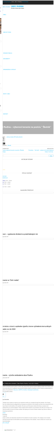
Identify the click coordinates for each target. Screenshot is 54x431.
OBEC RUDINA (17, 6)
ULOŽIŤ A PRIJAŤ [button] (5, 423)
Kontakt (5, 114)
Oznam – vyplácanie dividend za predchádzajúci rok (19, 234)
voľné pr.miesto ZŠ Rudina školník (14, 137)
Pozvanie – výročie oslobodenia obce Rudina (16, 375)
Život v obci (6, 94)
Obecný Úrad (7, 32)
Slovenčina (9, 430)
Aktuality (9, 145)
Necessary (4, 414)
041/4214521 (25, 1)
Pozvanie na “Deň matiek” (10, 280)
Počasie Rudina (3, 169)
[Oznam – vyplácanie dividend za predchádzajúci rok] (27, 193)
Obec (4, 14)
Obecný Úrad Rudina (6, 1)
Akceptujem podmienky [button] (33, 390)
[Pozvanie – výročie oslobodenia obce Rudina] (27, 334)
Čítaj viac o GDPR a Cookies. (20, 390)
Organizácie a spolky (9, 69)
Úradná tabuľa (7, 53)
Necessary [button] (3, 412)
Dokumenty (6, 58)
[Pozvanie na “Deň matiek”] (27, 239)
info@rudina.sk (4, 178)
